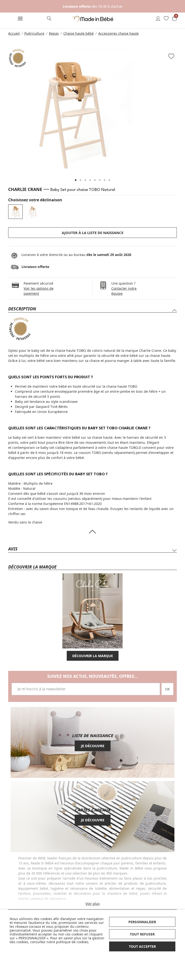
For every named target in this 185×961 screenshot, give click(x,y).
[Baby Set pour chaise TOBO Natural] (15, 211)
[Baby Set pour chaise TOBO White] (32, 211)
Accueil (14, 33)
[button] (20, 19)
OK (167, 689)
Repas (54, 33)
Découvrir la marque (92, 656)
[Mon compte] (158, 19)
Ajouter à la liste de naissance (92, 232)
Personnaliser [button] (142, 922)
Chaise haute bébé (78, 33)
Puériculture (34, 33)
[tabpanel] (92, 110)
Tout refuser (142, 934)
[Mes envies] (166, 19)
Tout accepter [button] (142, 946)
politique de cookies (72, 942)
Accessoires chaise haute (118, 33)
